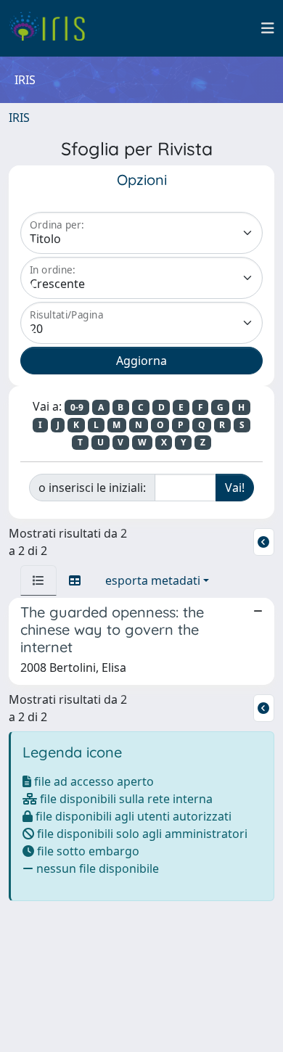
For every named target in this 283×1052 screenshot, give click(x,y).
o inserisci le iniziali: (92, 488)
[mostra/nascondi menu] (267, 28)
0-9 (76, 407)
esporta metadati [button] (152, 580)
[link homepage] (53, 28)
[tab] (38, 580)
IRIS (19, 118)
